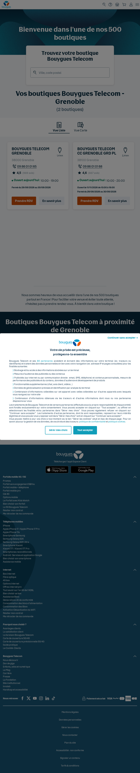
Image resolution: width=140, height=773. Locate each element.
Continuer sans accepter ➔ (123, 337)
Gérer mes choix (58, 430)
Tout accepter (85, 430)
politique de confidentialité (92, 421)
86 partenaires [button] (45, 361)
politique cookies (116, 421)
